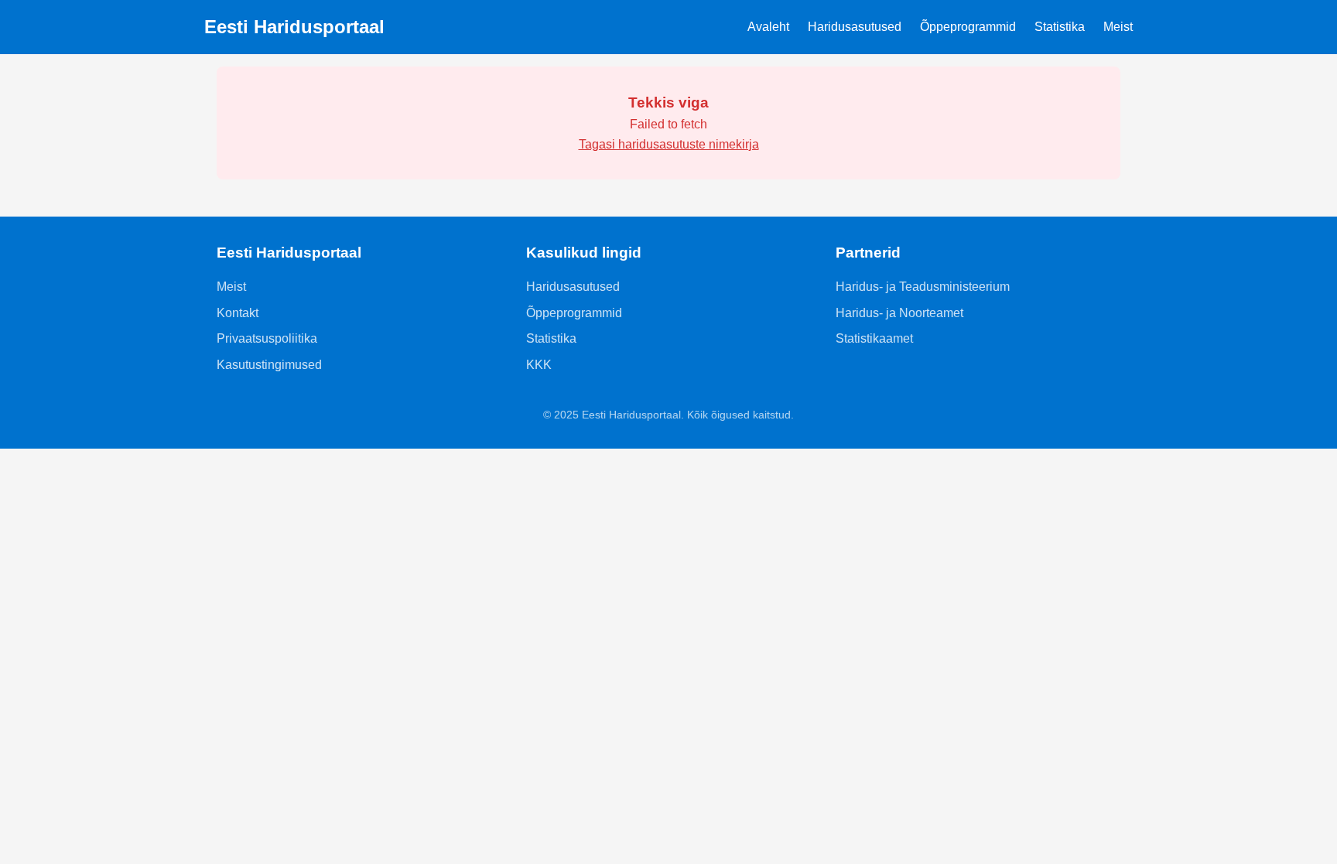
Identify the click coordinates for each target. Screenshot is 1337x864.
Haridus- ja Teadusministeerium (923, 286)
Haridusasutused (854, 26)
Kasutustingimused (269, 364)
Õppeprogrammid (968, 26)
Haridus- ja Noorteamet (899, 312)
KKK (539, 364)
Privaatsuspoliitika (267, 338)
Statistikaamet (874, 338)
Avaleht (768, 26)
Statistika (1059, 26)
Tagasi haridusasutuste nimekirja (669, 144)
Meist (1118, 26)
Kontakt (237, 312)
